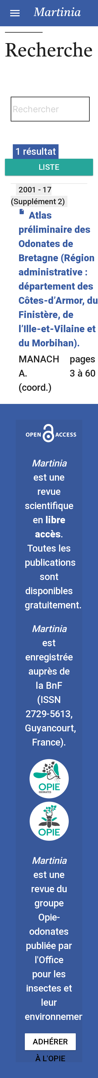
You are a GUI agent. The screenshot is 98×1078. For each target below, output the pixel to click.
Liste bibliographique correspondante (49, 169)
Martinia (57, 13)
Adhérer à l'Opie (50, 1043)
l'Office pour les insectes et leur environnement (56, 988)
